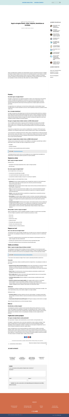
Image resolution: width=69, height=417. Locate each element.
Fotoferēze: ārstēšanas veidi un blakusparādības (22, 358)
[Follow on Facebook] (32, 411)
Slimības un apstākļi (22, 340)
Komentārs (11, 369)
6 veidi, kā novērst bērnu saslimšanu (56, 53)
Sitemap (41, 406)
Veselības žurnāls (38, 2)
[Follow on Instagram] (33, 411)
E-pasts (29, 378)
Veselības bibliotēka (27, 2)
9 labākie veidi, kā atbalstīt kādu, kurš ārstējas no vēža (56, 62)
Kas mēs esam (55, 406)
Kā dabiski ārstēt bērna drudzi (42, 357)
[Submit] (60, 2)
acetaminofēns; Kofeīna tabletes (16, 343)
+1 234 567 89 (14, 407)
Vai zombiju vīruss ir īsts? (56, 50)
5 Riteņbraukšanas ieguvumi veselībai (56, 46)
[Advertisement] (34, 13)
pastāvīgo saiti (36, 340)
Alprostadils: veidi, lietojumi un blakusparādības (12, 358)
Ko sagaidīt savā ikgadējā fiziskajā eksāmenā (56, 42)
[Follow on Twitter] (35, 411)
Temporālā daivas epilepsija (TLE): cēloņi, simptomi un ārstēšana (55, 72)
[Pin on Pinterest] (28, 337)
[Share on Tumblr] (30, 337)
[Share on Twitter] (26, 337)
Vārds (10, 378)
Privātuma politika (55, 407)
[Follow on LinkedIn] (36, 411)
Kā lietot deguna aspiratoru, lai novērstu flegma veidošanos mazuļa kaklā (56, 57)
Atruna (41, 407)
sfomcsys (32, 28)
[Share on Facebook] (25, 337)
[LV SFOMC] (14, 2)
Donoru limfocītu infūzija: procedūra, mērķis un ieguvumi (32, 358)
